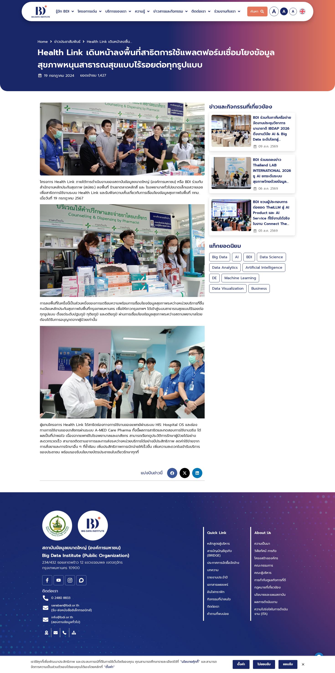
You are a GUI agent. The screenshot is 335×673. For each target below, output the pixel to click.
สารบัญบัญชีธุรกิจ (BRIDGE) (219, 553)
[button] (65, 11)
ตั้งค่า (241, 664)
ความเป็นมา (262, 543)
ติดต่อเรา (213, 606)
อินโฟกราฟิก (215, 592)
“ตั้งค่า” (109, 667)
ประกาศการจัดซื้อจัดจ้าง (223, 562)
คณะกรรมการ (263, 565)
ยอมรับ (288, 664)
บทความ (213, 570)
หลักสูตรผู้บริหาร (218, 543)
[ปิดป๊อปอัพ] (303, 665)
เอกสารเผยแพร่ (217, 584)
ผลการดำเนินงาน (265, 602)
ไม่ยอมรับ (264, 664)
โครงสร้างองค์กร (266, 558)
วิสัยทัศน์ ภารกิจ (265, 551)
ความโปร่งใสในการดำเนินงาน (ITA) (271, 611)
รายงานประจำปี (217, 577)
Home (43, 41)
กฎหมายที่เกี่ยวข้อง (267, 587)
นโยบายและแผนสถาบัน (270, 594)
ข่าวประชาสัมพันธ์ (67, 41)
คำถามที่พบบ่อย (218, 613)
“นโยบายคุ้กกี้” (190, 661)
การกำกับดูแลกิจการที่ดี (270, 580)
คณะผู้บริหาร (262, 572)
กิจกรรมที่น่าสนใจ (219, 599)
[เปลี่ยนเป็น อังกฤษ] (302, 11)
